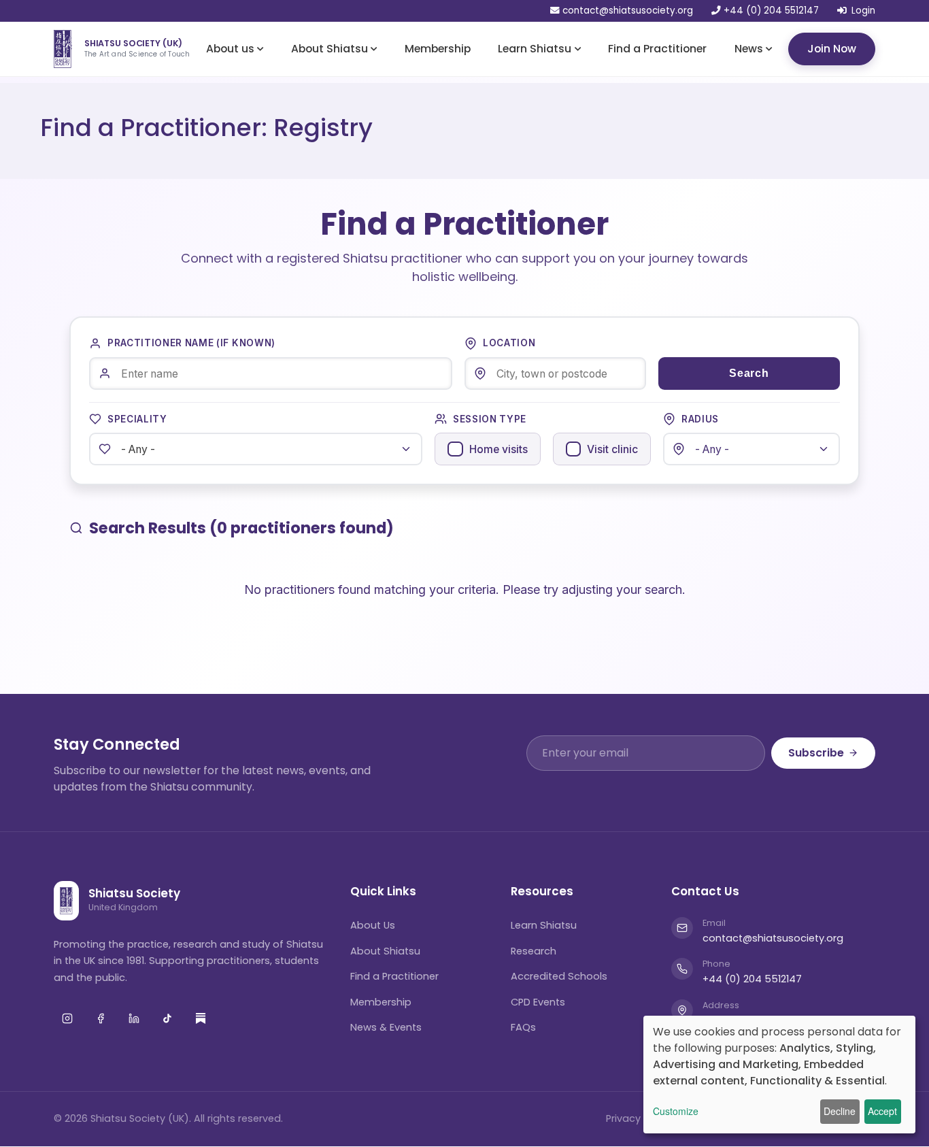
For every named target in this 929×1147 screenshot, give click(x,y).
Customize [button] (675, 1111)
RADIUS (700, 419)
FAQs (523, 1027)
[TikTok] (167, 1018)
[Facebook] (100, 1018)
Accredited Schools (559, 976)
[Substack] (200, 1018)
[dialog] (779, 1074)
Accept (882, 1111)
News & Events (386, 1027)
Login (863, 11)
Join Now (831, 48)
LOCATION (509, 342)
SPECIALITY (137, 419)
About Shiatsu (329, 48)
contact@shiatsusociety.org (627, 11)
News (748, 48)
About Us (372, 925)
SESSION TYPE (489, 419)
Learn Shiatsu (534, 48)
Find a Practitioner (657, 48)
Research (533, 951)
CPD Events (538, 1002)
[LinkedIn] (134, 1018)
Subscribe (816, 753)
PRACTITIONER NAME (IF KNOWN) (191, 342)
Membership (438, 48)
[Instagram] (67, 1018)
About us (230, 48)
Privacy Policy (638, 1118)
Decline (840, 1111)
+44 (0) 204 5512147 (770, 11)
